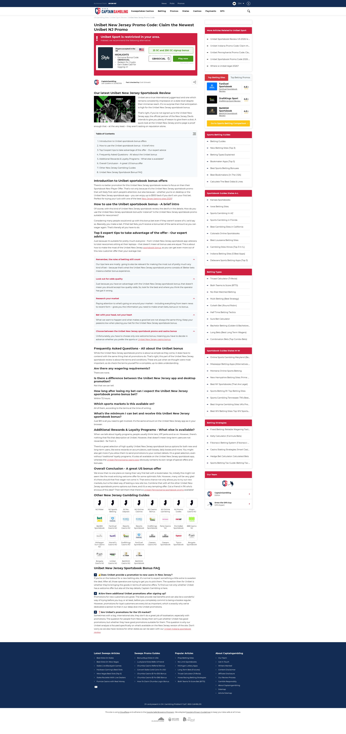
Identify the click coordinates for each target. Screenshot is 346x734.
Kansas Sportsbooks (220, 200)
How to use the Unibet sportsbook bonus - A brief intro (126, 145)
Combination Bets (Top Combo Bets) (228, 339)
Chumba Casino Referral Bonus (151, 666)
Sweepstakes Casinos (142, 11)
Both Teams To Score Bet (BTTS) (191, 681)
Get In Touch (223, 662)
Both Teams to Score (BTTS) (224, 285)
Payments (210, 11)
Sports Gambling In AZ (221, 213)
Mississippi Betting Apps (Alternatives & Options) (230, 364)
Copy (168, 59)
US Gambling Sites (101, 18)
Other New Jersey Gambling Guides (117, 167)
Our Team (222, 658)
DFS (222, 11)
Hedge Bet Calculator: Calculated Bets (229, 456)
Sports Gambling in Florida (223, 220)
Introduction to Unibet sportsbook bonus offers (122, 141)
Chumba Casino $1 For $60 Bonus (152, 677)
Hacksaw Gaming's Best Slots (109, 670)
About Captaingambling (229, 685)
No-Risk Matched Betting (223, 292)
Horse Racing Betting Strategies (192, 677)
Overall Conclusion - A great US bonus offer (121, 163)
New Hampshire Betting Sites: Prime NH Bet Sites (230, 377)
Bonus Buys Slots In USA (147, 658)
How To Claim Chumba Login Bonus (153, 681)
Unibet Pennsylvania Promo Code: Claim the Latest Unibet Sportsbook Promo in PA (230, 52)
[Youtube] (234, 3)
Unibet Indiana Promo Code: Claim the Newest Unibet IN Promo (230, 45)
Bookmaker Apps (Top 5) (222, 161)
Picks (172, 3)
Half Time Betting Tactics (223, 312)
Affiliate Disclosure (226, 673)
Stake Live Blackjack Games (109, 666)
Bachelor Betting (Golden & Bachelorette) (230, 325)
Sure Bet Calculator (220, 319)
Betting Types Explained (222, 154)
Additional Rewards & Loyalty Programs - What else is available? (131, 159)
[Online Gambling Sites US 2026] (111, 11)
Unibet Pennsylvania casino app (123, 459)
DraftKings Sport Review (229, 101)
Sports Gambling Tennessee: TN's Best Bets (230, 397)
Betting (162, 11)
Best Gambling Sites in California (226, 226)
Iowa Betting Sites (219, 206)
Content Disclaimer (226, 670)
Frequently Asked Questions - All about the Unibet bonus (128, 154)
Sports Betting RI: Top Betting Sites (227, 391)
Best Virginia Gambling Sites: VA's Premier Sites (230, 404)
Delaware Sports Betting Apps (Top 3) (229, 260)
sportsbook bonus (152, 247)
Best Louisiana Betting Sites (224, 240)
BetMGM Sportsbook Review (228, 114)
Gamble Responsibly (227, 681)
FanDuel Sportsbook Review (228, 90)
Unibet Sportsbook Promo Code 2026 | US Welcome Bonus (230, 59)
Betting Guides (217, 141)
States (185, 11)
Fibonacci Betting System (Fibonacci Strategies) (230, 442)
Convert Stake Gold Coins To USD (151, 670)
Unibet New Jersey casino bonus (154, 339)
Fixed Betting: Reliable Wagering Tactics (230, 429)
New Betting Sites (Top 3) (222, 148)
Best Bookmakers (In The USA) (225, 175)
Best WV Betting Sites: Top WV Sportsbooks (230, 411)
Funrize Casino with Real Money (111, 681)
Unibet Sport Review (118, 18)
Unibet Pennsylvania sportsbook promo (164, 490)
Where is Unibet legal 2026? (224, 66)
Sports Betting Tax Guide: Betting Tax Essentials (230, 463)
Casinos (197, 11)
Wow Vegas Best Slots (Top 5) (109, 673)
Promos (181, 3)
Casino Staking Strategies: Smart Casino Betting (230, 449)
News (164, 3)
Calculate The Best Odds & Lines (226, 181)
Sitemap (222, 689)
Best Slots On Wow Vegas (108, 662)
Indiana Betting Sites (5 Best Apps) (227, 253)
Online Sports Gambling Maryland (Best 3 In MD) (230, 357)
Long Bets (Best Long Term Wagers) (228, 332)
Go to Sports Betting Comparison (228, 123)
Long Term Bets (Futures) (189, 670)
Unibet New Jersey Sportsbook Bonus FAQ (120, 172)
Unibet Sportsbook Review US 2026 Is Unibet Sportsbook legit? (230, 39)
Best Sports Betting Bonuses (224, 168)
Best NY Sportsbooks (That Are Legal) (229, 384)
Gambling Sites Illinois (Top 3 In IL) (227, 247)
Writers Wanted (225, 666)
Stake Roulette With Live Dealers (111, 677)
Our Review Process (226, 677)
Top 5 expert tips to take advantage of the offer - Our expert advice (132, 150)
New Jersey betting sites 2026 (157, 198)
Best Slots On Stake (105, 658)
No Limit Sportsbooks (187, 662)
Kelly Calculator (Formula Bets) (226, 436)
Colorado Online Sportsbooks (224, 233)
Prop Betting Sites (186, 658)
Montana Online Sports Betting (226, 371)
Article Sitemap (225, 693)
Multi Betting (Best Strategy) (224, 298)
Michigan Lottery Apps (188, 666)
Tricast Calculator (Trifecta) (223, 278)
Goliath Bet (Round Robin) (223, 305)
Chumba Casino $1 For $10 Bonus (151, 673)
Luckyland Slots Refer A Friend (150, 662)
